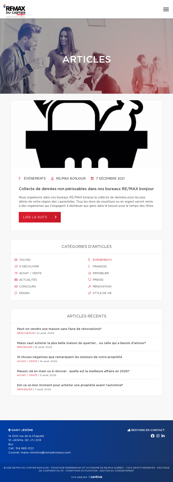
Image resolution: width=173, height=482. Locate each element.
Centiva (95, 476)
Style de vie (102, 293)
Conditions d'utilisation (81, 471)
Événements (34, 178)
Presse (97, 280)
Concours (27, 286)
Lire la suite (36, 217)
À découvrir (28, 266)
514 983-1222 (25, 448)
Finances (99, 266)
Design (24, 293)
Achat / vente (30, 273)
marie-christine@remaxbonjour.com (46, 452)
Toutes (24, 260)
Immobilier (100, 273)
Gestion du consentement (117, 471)
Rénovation (101, 286)
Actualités (27, 280)
